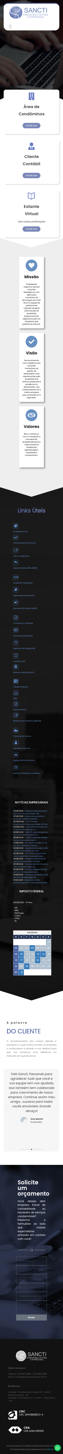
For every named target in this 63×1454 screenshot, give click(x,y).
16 (16, 960)
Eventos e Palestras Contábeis (26, 773)
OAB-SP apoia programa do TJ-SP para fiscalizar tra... (30, 833)
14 (43, 954)
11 (27, 954)
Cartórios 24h (19, 661)
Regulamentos (20, 709)
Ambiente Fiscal (20, 531)
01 (49, 942)
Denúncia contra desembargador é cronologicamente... (30, 881)
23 (16, 966)
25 (26, 966)
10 (22, 954)
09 (16, 954)
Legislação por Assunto (23, 595)
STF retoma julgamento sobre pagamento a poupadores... (29, 854)
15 (49, 954)
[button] (23, 1149)
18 (27, 960)
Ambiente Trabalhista (23, 583)
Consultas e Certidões (23, 623)
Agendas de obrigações (24, 648)
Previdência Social (21, 748)
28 (43, 966)
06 (37, 948)
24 (21, 966)
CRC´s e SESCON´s (21, 556)
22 (48, 960)
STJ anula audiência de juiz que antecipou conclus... (30, 844)
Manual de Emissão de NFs (25, 608)
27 (37, 966)
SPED (15, 698)
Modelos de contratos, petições (27, 721)
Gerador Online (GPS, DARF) (25, 568)
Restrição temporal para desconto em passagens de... (30, 812)
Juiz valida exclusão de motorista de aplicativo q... (30, 828)
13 (38, 954)
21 (43, 960)
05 (32, 948)
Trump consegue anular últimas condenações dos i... (30, 870)
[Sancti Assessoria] (29, 12)
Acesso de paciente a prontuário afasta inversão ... (29, 817)
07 (43, 948)
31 (22, 972)
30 (16, 972)
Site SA (50, 1449)
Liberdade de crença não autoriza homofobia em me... (30, 849)
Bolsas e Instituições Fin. (24, 672)
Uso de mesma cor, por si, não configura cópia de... (30, 865)
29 (48, 966)
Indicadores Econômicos (24, 543)
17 (22, 960)
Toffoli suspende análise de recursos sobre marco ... (30, 838)
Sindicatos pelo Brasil (23, 635)
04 (26, 948)
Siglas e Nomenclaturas (24, 760)
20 (37, 960)
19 (33, 960)
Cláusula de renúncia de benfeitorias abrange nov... (30, 876)
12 (33, 954)
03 (21, 948)
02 (16, 948)
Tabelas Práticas (20, 687)
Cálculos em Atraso (22, 736)
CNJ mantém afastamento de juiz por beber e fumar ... (31, 822)
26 (32, 966)
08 (48, 948)
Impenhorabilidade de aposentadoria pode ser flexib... (29, 860)
